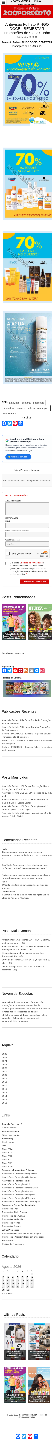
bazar (26, 1015)
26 (17, 1286)
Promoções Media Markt (13, 1219)
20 (22, 1283)
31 (8, 1290)
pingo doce (9, 408)
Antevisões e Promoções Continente (19, 1177)
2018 (4, 1082)
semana (26, 403)
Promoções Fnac (10, 1208)
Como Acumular (9, 1127)
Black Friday (8, 1142)
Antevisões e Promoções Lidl (16, 1181)
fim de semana (21, 1021)
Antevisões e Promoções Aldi (16, 1184)
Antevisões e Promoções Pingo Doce (19, 1173)
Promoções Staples (11, 1226)
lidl (6, 1015)
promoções (43, 408)
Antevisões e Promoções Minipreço (19, 1194)
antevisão (14, 403)
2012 (4, 1103)
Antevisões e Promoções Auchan (17, 1191)
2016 (4, 1089)
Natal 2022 (7, 1159)
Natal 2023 (7, 1156)
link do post (8, 653)
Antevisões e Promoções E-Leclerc (18, 1198)
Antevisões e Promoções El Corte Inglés (21, 1201)
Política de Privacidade (13, 1244)
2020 (4, 1075)
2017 (4, 1085)
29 (32, 1286)
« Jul (4, 1293)
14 (27, 1280)
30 (3, 1290)
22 (32, 1283)
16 (3, 1283)
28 (27, 1286)
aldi (12, 1021)
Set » (10, 1293)
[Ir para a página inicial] (27, 11)
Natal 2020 (7, 1166)
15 (32, 1280)
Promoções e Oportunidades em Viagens (21, 1233)
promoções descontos (20, 1008)
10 (8, 1280)
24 (8, 1286)
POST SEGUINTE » (27, 4)
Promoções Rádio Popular (14, 1212)
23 (3, 1286)
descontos (38, 403)
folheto (31, 408)
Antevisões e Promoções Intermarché (20, 1187)
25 (13, 1286)
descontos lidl (23, 1011)
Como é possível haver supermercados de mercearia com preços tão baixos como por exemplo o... (27, 855)
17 (8, 1283)
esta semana (9, 413)
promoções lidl (15, 1015)
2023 (4, 1064)
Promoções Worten (11, 1223)
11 (13, 1280)
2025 (4, 1057)
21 (27, 1283)
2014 (4, 1096)
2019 (4, 1078)
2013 (4, 1099)
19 (17, 1283)
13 (22, 1280)
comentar (19, 653)
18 (13, 1283)
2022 (4, 1068)
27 (22, 1286)
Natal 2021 (7, 1163)
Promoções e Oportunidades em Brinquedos (23, 1237)
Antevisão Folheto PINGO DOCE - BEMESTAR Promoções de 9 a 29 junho (27, 28)
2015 (4, 1092)
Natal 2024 (7, 1149)
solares (21, 408)
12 (17, 1280)
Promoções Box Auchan (13, 1216)
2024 (4, 1061)
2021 (4, 1071)
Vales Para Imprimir (11, 1135)
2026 (4, 1054)
